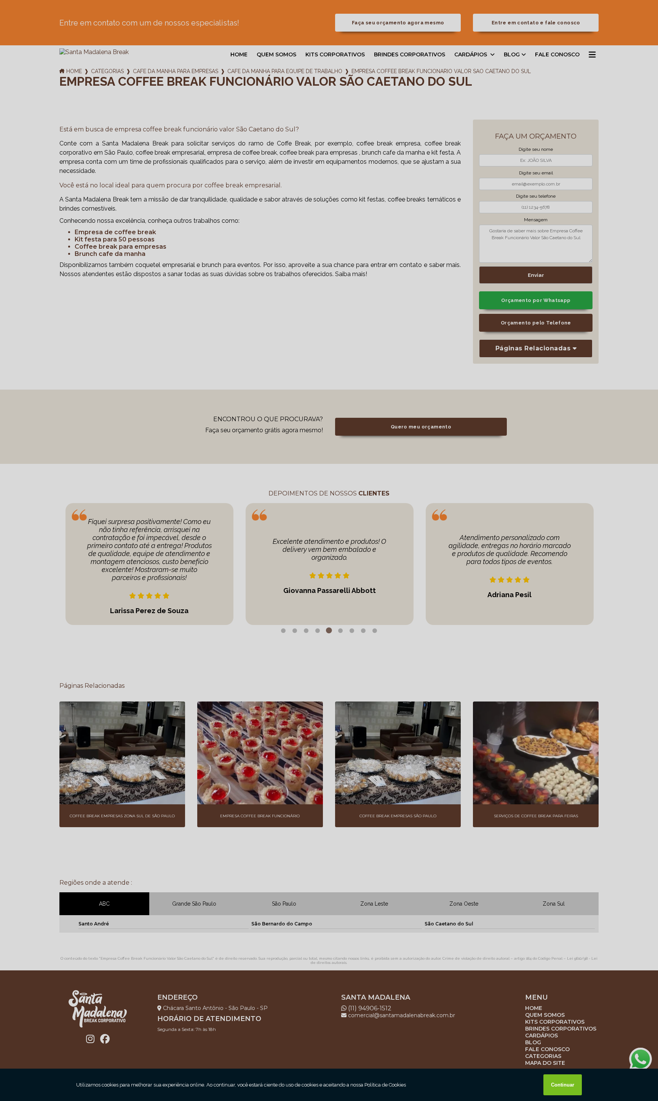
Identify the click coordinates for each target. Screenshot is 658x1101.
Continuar (562, 1085)
